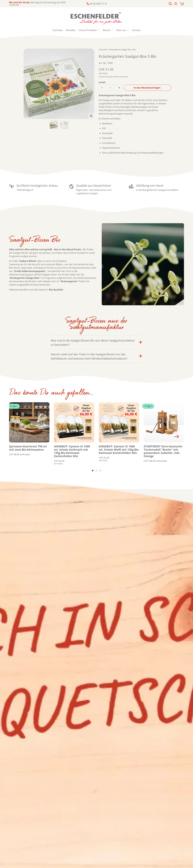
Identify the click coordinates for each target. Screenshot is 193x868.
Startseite (103, 50)
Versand (102, 76)
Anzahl (102, 82)
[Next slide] (177, 436)
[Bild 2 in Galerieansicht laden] (64, 125)
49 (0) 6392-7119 (98, 3)
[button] (170, 3)
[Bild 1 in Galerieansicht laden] (53, 125)
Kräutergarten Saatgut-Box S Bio (122, 50)
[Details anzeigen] (29, 422)
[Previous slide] (12, 436)
